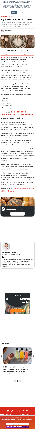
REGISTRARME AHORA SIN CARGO (17, 427)
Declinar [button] (21, 12)
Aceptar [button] (13, 12)
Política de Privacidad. (11, 9)
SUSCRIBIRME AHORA (17, 213)
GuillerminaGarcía (9, 30)
